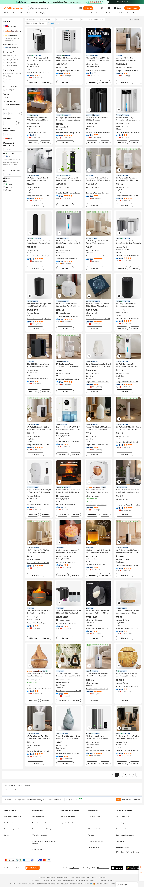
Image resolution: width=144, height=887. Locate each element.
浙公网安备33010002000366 (106, 884)
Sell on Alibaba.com (122, 816)
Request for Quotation (67, 823)
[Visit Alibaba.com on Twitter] (127, 852)
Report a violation (94, 847)
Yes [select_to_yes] (7, 790)
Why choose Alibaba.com (12, 816)
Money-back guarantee (39, 823)
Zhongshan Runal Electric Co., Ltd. (38, 195)
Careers (6, 835)
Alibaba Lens (11, 868)
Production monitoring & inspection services (44, 842)
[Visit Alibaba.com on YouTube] (137, 852)
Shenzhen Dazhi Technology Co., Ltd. (68, 133)
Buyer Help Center (94, 816)
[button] (80, 8)
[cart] (109, 8)
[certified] (98, 487)
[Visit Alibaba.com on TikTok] (142, 852)
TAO (88, 877)
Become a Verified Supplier (125, 835)
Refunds (91, 835)
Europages (102, 877)
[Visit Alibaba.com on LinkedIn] (122, 852)
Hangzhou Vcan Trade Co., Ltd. (66, 562)
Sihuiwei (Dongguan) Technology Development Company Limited (96, 505)
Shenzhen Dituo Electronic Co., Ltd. (38, 504)
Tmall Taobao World (61, 877)
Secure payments (38, 816)
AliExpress (42, 877)
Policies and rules (38, 849)
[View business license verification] (91, 884)
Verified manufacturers (67, 816)
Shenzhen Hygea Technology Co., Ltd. (39, 378)
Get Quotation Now (73, 799)
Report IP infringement (95, 841)
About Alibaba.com (10, 810)
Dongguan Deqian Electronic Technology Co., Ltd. (95, 70)
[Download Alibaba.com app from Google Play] (133, 868)
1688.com (50, 877)
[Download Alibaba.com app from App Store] (117, 868)
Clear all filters (53, 23)
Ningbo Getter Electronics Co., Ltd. (97, 382)
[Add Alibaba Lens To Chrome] (33, 868)
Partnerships (120, 841)
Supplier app (74, 868)
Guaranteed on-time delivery (41, 829)
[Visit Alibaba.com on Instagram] (132, 852)
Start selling (120, 823)
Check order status (122, 829)
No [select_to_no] (16, 790)
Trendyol (94, 877)
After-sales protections (39, 835)
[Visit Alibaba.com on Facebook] (117, 852)
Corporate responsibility (12, 829)
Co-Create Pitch (9, 823)
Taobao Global (80, 877)
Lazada (72, 877)
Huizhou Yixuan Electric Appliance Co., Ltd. (39, 688)
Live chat (91, 823)
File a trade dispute (94, 829)
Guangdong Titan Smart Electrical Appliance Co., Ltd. (127, 71)
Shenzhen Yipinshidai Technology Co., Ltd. (98, 132)
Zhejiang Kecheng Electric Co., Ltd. (38, 72)
